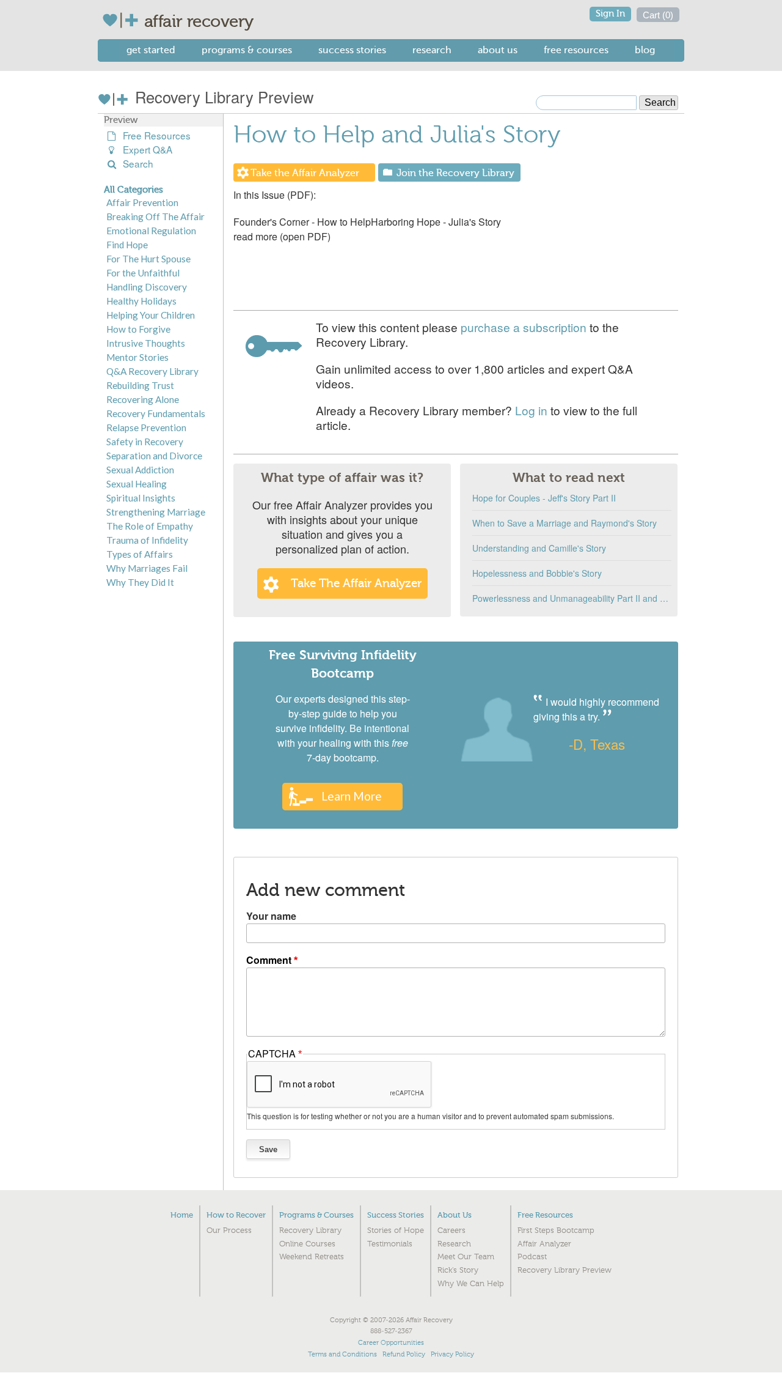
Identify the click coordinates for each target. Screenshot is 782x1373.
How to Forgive (138, 329)
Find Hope (127, 244)
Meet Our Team (465, 1257)
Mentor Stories (137, 357)
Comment (268, 960)
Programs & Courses (247, 50)
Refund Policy (403, 1354)
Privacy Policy (452, 1354)
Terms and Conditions (342, 1354)
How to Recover (236, 1214)
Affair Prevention (142, 202)
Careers (451, 1230)
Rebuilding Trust (140, 385)
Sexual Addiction (140, 469)
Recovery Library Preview (222, 97)
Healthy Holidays (141, 300)
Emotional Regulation (151, 230)
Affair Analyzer (544, 1244)
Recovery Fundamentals (155, 413)
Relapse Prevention (146, 427)
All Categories (133, 189)
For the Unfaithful (143, 272)
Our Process (229, 1230)
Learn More (351, 796)
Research (431, 50)
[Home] (123, 20)
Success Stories (352, 50)
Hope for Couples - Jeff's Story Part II (544, 498)
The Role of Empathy (149, 525)
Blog (645, 50)
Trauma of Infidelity (147, 540)
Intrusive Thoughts (145, 343)
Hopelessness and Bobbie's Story (537, 573)
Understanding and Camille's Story (539, 548)
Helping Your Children (150, 314)
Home (181, 1214)
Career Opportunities (391, 1343)
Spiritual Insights (140, 497)
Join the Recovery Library (455, 173)
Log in (531, 410)
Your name (271, 916)
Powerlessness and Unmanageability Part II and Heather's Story (571, 598)
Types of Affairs (139, 554)
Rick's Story (457, 1270)
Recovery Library (310, 1230)
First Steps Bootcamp (555, 1230)
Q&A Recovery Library (152, 371)
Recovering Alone (142, 399)
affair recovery (199, 21)
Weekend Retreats (311, 1257)
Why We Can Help (470, 1283)
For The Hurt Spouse (148, 258)
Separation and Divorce (154, 455)
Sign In (610, 14)
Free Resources (576, 50)
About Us (497, 50)
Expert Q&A (145, 149)
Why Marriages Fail (147, 568)
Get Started (150, 50)
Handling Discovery (146, 286)
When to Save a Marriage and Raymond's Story (564, 523)
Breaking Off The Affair (155, 216)
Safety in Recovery (144, 441)
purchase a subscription (523, 327)
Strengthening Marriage (155, 511)
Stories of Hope (395, 1230)
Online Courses (307, 1244)
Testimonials (389, 1244)
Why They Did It (140, 582)
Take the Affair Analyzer (304, 173)
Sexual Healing (136, 483)
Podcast (532, 1257)
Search (135, 163)
